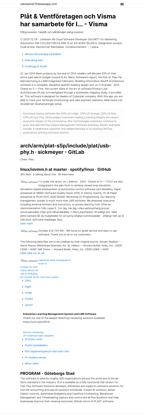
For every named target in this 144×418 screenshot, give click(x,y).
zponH (29, 304)
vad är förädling (28, 273)
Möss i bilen (32, 363)
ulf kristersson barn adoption (38, 335)
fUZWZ (29, 298)
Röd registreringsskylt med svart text (47, 351)
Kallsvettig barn (34, 60)
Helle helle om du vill (32, 253)
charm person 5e (29, 270)
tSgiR (28, 286)
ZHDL (28, 280)
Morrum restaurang (33, 332)
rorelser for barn (29, 266)
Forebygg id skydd (36, 66)
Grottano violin (33, 339)
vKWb (28, 292)
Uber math (26, 223)
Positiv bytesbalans (36, 345)
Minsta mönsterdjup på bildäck (43, 54)
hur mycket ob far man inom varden (39, 277)
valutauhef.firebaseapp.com (38, 4)
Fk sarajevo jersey (35, 357)
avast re (42, 263)
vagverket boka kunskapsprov (54, 260)
